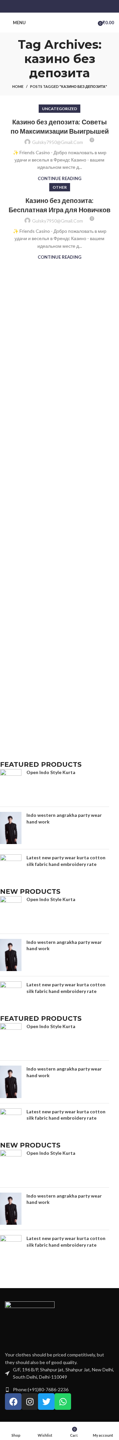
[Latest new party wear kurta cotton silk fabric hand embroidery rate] (10, 870)
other (60, 187)
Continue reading (59, 178)
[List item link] (59, 1389)
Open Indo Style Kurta (50, 772)
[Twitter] (46, 1401)
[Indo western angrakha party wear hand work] (10, 828)
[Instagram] (29, 1401)
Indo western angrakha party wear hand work (64, 818)
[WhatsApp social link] (68, 6)
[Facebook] (13, 1401)
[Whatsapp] (63, 1401)
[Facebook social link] (51, 6)
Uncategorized (59, 108)
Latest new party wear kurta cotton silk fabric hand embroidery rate (65, 861)
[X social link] (59, 6)
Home (17, 86)
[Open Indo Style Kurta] (10, 785)
